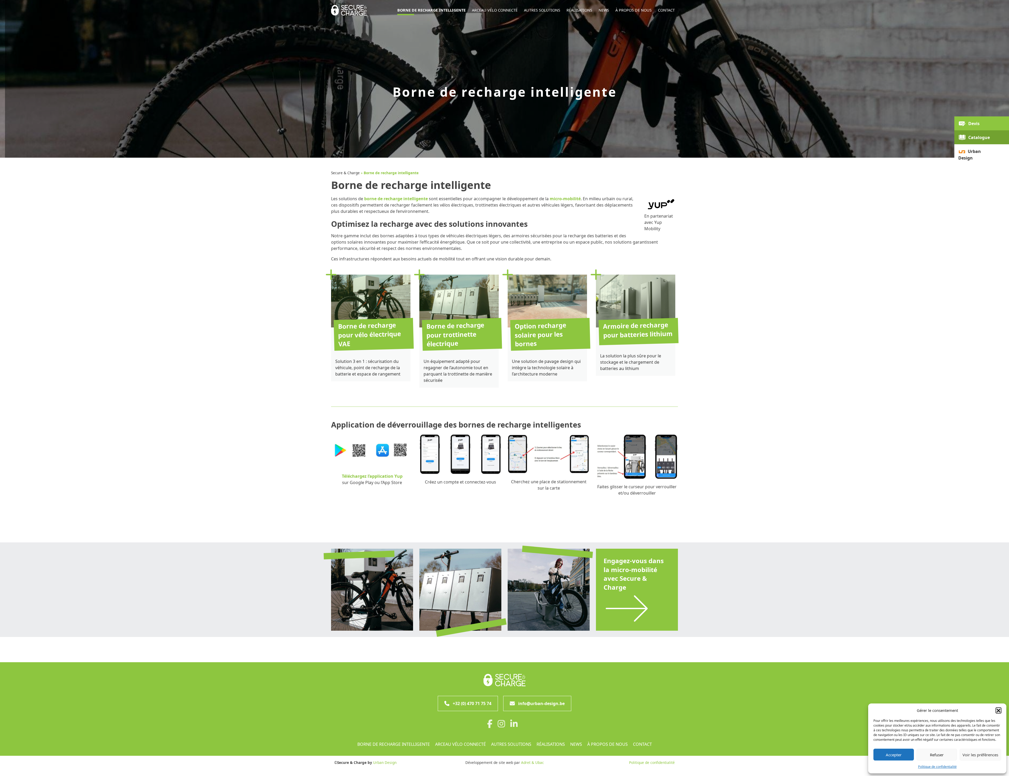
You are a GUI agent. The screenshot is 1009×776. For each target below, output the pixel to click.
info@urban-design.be (541, 703)
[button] (998, 710)
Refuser (937, 754)
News (576, 744)
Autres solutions (511, 744)
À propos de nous (607, 744)
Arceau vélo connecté (460, 744)
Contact (642, 744)
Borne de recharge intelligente (393, 744)
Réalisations (551, 744)
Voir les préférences (980, 754)
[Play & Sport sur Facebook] (492, 725)
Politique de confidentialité (937, 766)
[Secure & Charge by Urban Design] (504, 680)
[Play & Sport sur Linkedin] (516, 725)
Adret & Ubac (532, 762)
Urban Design (385, 762)
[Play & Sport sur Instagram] (503, 725)
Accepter (894, 754)
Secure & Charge (345, 172)
